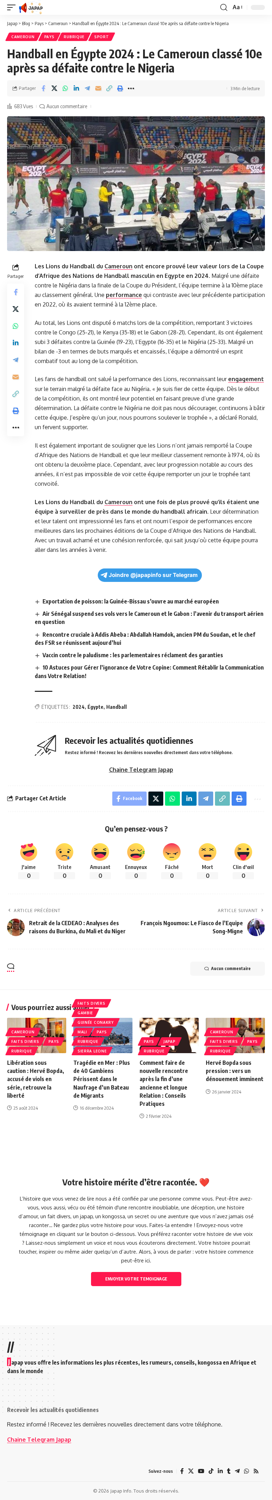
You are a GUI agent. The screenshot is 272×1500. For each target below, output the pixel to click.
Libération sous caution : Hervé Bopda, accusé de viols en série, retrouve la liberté (35, 1079)
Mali (82, 1032)
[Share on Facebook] (43, 88)
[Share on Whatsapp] (65, 88)
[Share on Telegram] (87, 88)
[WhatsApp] (246, 1471)
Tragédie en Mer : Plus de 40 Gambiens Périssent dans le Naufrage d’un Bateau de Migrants (101, 1079)
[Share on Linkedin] (76, 88)
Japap (170, 1041)
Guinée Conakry (96, 1022)
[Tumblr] (228, 1471)
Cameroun (23, 37)
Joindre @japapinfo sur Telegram (153, 575)
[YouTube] (201, 1471)
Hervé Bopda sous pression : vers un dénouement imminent (235, 1070)
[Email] (98, 88)
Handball (116, 707)
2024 (79, 707)
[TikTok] (211, 1471)
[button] (13, 7)
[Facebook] (182, 1471)
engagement (246, 379)
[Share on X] (54, 88)
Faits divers (25, 1041)
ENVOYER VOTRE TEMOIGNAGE (136, 1279)
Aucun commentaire (66, 106)
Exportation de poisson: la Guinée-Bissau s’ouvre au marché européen (130, 601)
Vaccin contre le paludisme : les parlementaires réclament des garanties (132, 655)
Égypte (95, 707)
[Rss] (256, 1471)
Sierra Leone (92, 1051)
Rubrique (74, 37)
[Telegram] (237, 1471)
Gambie (85, 1013)
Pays (49, 37)
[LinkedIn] (220, 1471)
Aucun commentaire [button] (231, 968)
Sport (101, 37)
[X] (191, 1471)
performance (124, 294)
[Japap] (31, 7)
